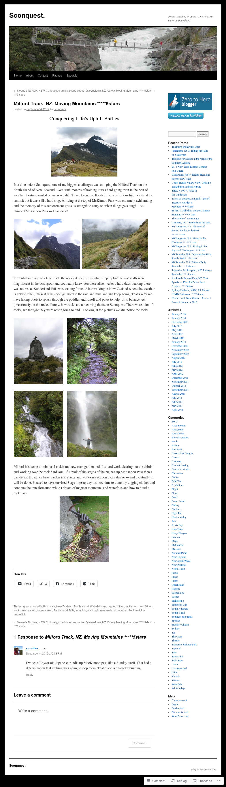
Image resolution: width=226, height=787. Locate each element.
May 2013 (177, 330)
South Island (81, 606)
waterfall (122, 610)
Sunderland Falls (64, 610)
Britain (175, 445)
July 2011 (177, 397)
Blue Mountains (180, 437)
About (30, 75)
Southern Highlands (182, 616)
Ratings (57, 75)
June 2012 (177, 365)
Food (174, 497)
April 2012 (177, 373)
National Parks (179, 553)
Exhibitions (178, 485)
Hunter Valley (179, 517)
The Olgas (177, 636)
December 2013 (180, 322)
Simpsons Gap (179, 604)
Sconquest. (27, 15)
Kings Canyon (179, 533)
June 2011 (177, 401)
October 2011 (179, 385)
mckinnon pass (135, 606)
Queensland (178, 584)
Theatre (175, 640)
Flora (174, 493)
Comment (140, 743)
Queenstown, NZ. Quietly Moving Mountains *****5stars (120, 90)
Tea (173, 632)
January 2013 (179, 342)
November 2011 (180, 381)
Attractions (177, 429)
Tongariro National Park (184, 644)
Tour (174, 652)
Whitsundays (178, 688)
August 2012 (178, 357)
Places (175, 576)
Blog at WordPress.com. (204, 769)
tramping (80, 610)
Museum (176, 549)
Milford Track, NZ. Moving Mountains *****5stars (67, 103)
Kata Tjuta (177, 529)
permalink (20, 614)
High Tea (176, 513)
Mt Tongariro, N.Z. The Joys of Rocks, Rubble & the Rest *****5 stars (188, 230)
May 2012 (177, 369)
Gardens (176, 509)
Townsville (177, 656)
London (176, 537)
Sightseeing (178, 600)
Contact (43, 75)
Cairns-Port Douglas (182, 453)
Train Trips (177, 660)
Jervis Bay (177, 525)
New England (179, 557)
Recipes (176, 588)
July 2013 (177, 326)
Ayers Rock (178, 433)
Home (18, 75)
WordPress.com (180, 716)
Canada (175, 457)
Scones (175, 596)
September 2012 (180, 353)
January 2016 (179, 314)
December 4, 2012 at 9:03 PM (44, 653)
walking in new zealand (101, 610)
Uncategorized (179, 668)
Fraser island (178, 501)
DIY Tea (176, 481)
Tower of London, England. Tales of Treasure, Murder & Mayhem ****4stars (190, 202)
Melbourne (177, 545)
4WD (174, 421)
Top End (176, 648)
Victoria (176, 676)
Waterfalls (96, 606)
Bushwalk (49, 606)
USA (174, 672)
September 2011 (180, 389)
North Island (178, 568)
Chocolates (177, 473)
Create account (179, 700)
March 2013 (178, 338)
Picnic (175, 572)
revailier (32, 648)
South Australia (180, 608)
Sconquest (60, 109)
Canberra (176, 461)
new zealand (28, 610)
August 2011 (178, 393)
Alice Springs (179, 425)
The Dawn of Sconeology (185, 218)
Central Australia (180, 469)
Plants (175, 580)
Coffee (175, 477)
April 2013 (177, 334)
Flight (175, 489)
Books (175, 441)
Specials (71, 75)
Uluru (175, 664)
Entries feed (178, 708)
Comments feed (180, 712)
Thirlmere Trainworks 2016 (186, 146)
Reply (29, 674)
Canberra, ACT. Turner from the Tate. (191, 222)
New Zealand (64, 606)
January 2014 (179, 318)
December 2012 (180, 345)
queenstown (45, 610)
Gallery (175, 505)
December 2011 (180, 377)
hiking (120, 606)
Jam (174, 521)
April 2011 (177, 409)
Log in (175, 704)
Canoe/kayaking (180, 465)
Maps (175, 541)
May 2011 (177, 405)
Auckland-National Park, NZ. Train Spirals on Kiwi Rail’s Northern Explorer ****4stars (190, 282)
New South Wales (181, 560)
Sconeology (178, 592)
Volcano (176, 680)
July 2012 (177, 361)
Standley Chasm (180, 624)
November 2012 (180, 349)
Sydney (176, 628)
